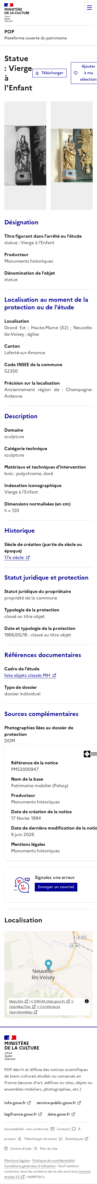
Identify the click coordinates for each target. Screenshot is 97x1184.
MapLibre (16, 1001)
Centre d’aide (21, 1148)
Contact (63, 1129)
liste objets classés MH (27, 675)
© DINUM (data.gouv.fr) (48, 1001)
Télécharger (52, 73)
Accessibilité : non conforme (26, 1129)
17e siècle (14, 557)
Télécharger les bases (40, 1138)
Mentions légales (17, 1160)
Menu (89, 7)
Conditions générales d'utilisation (30, 1166)
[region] (48, 974)
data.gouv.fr (59, 1114)
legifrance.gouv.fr (20, 1114)
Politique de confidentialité (53, 1160)
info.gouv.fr (15, 1103)
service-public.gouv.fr (56, 1103)
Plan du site (48, 1148)
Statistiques (74, 1138)
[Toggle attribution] (87, 1001)
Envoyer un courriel (56, 887)
